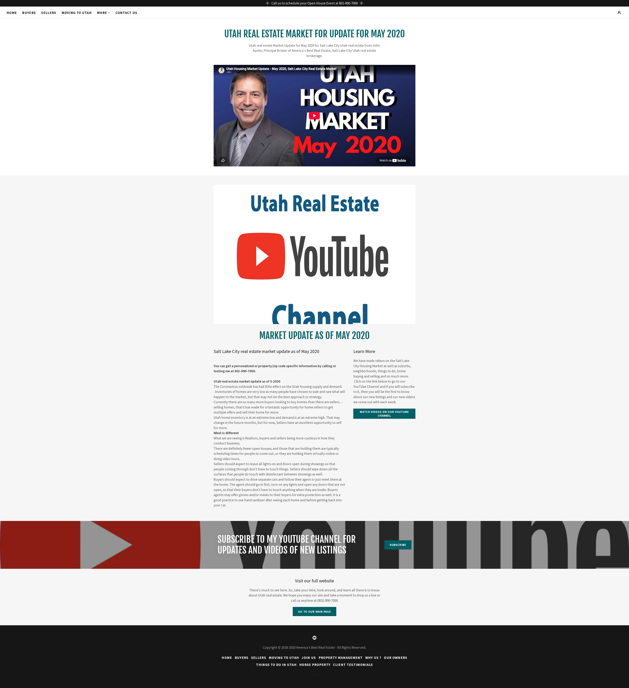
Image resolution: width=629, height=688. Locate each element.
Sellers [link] (48, 12)
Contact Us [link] (126, 12)
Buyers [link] (29, 12)
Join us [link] (309, 657)
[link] (314, 637)
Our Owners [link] (395, 657)
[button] (103, 13)
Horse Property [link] (315, 664)
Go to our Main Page (314, 611)
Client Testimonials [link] (353, 664)
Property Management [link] (341, 657)
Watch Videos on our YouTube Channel (384, 413)
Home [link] (12, 12)
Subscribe (398, 545)
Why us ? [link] (373, 657)
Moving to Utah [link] (77, 12)
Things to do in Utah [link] (276, 664)
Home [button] (227, 657)
